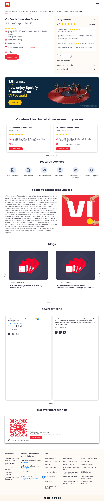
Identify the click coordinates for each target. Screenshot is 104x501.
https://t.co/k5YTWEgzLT (16, 323)
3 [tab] (52, 110)
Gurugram (26, 468)
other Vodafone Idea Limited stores (30, 455)
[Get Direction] (43, 478)
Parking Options (63, 61)
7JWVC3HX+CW (26, 476)
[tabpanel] (52, 92)
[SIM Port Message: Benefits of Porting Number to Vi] (28, 265)
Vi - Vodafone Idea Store (20, 127)
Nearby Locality (63, 69)
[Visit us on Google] (44, 497)
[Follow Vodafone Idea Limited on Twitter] (48, 497)
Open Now (32, 47)
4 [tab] (53, 155)
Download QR (36, 437)
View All (92, 24)
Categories (9, 454)
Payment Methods (65, 65)
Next (99, 275)
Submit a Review (64, 56)
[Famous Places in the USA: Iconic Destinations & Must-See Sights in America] (75, 265)
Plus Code (25, 471)
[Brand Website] (59, 497)
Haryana (25, 462)
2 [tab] (50, 110)
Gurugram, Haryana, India (29, 479)
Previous (4, 275)
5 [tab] (55, 155)
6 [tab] (56, 155)
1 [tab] (49, 110)
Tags (47, 454)
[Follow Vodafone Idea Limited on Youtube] (55, 497)
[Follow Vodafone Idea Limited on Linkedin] (52, 497)
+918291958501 (14, 43)
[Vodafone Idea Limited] (7, 4)
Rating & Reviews (64, 19)
